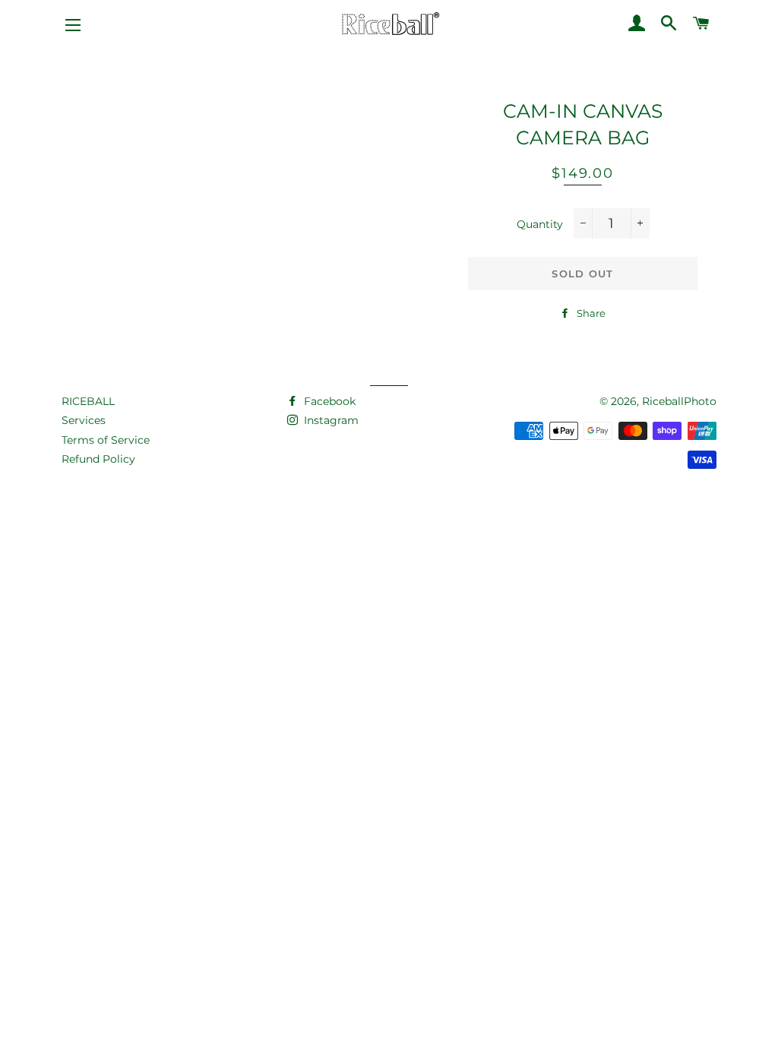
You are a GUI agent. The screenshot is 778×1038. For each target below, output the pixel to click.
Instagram (330, 420)
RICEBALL (88, 401)
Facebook (328, 401)
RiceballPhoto (679, 401)
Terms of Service (106, 440)
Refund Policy (98, 459)
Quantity (540, 224)
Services (84, 420)
